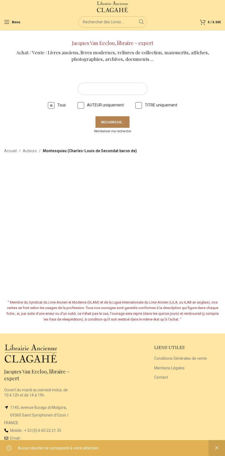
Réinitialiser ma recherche (112, 131)
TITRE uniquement (161, 105)
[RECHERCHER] (141, 22)
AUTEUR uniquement (105, 105)
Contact (161, 377)
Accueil (10, 151)
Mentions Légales (169, 368)
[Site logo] (113, 6)
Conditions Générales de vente (180, 358)
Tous (61, 105)
